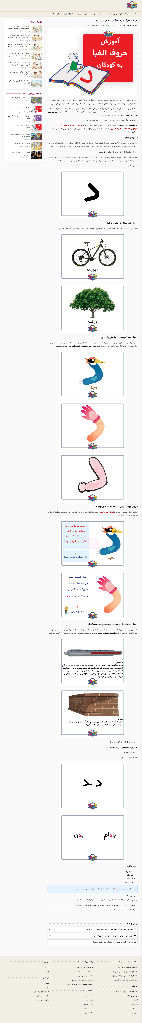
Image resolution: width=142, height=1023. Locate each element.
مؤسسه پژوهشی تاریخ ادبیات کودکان (126, 991)
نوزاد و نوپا (112, 14)
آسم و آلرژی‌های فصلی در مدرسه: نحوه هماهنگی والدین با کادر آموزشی (18, 36)
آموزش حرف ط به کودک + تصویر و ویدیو (19, 117)
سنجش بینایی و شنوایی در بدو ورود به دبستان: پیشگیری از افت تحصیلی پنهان (18, 45)
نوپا (48, 987)
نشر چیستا (117, 889)
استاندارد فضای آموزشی (22, 143)
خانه (134, 14)
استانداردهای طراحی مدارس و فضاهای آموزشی (20, 135)
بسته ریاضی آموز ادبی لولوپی (84, 967)
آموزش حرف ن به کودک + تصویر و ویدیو (19, 126)
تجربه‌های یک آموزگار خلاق (85, 971)
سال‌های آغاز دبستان (43, 996)
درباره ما (46, 971)
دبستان (87, 14)
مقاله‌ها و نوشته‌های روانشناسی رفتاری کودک (124, 971)
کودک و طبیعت (88, 1004)
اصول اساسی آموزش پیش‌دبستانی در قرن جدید (18, 82)
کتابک (136, 1000)
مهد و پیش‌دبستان (99, 14)
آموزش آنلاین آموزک (69, 14)
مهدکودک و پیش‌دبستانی (41, 991)
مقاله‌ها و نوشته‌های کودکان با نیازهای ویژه (125, 976)
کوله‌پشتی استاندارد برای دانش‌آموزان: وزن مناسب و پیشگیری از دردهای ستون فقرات (18, 54)
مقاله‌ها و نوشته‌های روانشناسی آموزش (126, 980)
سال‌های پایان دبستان (42, 1000)
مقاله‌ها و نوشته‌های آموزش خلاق (83, 976)
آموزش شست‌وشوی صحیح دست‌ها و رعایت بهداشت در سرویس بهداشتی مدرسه (18, 27)
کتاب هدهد (134, 1008)
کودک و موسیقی (88, 1008)
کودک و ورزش (89, 1013)
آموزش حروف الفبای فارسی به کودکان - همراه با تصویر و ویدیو (119, 25)
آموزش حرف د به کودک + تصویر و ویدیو (19, 108)
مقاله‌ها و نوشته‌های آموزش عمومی (82, 980)
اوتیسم (80, 14)
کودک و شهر (89, 1000)
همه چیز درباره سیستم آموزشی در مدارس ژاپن (19, 153)
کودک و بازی (89, 996)
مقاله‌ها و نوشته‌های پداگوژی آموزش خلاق (80, 984)
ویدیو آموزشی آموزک (93, 25)
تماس (47, 967)
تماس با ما (56, 14)
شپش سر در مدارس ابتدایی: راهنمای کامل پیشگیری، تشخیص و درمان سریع (18, 63)
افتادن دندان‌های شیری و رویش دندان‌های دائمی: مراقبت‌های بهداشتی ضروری (20, 73)
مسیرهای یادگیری (124, 14)
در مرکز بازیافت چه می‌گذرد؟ (21, 97)
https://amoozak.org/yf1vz (118, 910)
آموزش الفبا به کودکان (106, 512)
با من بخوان (134, 1004)
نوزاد (47, 983)
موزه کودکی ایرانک (132, 996)
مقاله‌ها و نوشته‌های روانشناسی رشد (127, 967)
